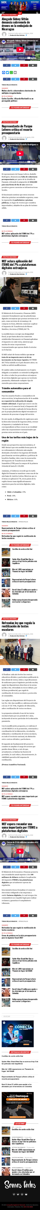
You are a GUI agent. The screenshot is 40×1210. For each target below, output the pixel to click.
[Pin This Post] (24, 65)
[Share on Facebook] (7, 65)
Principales (23, 522)
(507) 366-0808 (28, 1207)
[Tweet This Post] (15, 65)
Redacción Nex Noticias (17, 35)
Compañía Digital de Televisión (16, 1205)
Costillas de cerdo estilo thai (12, 1056)
